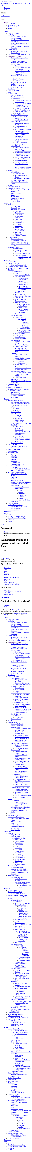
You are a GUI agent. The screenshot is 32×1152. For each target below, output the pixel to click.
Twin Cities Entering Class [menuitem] (22, 253)
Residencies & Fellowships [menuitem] (15, 386)
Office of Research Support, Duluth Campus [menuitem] (19, 52)
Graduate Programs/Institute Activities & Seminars (23, 997)
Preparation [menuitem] (21, 363)
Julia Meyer (18, 854)
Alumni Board (15, 800)
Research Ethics (12, 1079)
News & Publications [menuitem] (21, 302)
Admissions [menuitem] (7, 203)
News (6, 1141)
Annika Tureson (19, 841)
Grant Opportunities (20, 1006)
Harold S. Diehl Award (21, 784)
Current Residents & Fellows (12, 584)
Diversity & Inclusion (14, 815)
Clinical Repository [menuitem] (13, 510)
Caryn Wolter (18, 843)
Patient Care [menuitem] (7, 511)
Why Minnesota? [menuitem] (16, 206)
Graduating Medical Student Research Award (23, 732)
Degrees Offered (12, 890)
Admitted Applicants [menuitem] (17, 248)
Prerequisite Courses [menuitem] (17, 239)
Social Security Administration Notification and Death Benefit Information (22, 1061)
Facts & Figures (15, 836)
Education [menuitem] (7, 260)
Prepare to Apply (12, 866)
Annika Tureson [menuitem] (19, 213)
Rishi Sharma (18, 861)
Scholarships (14, 828)
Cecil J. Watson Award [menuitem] (21, 120)
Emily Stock (18, 846)
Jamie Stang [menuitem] (18, 221)
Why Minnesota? (16, 835)
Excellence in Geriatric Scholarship (21, 745)
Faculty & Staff (12, 27)
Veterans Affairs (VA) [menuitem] (17, 464)
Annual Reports (8, 594)
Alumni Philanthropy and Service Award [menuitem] (22, 148)
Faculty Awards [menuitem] (15, 121)
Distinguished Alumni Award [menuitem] (23, 151)
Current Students (9, 582)
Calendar (13, 981)
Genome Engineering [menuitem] (17, 480)
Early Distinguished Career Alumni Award (22, 781)
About (6, 618)
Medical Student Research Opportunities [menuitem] (22, 68)
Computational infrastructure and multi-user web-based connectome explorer (23, 710)
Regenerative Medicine (17, 826)
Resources (18, 942)
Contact (10, 813)
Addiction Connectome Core (19, 702)
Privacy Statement (16, 613)
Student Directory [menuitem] (20, 294)
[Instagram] (4, 597)
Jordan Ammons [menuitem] (19, 222)
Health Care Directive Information (21, 1044)
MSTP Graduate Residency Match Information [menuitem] (23, 310)
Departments (11, 675)
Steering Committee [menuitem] (20, 299)
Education (7, 888)
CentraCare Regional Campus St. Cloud (19, 640)
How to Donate (15, 1042)
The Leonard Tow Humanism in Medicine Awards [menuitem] (21, 139)
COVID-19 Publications (18, 1099)
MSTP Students (15, 968)
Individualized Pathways (15, 1016)
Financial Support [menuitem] (20, 333)
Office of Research (13, 1073)
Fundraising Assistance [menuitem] (21, 162)
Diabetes (13, 1107)
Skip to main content (6, 1)
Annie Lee (18, 839)
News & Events (22, 1123)
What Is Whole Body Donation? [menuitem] (20, 403)
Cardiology (14, 1105)
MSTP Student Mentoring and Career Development (24, 916)
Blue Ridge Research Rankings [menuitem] (16, 516)
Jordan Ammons (19, 851)
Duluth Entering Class (21, 883)
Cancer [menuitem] (13, 191)
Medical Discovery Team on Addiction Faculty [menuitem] (19, 507)
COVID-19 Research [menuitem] (14, 465)
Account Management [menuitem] (21, 160)
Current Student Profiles (18, 838)
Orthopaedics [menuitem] (15, 196)
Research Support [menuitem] (13, 452)
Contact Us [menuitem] (14, 379)
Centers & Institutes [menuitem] (13, 90)
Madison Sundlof (20, 857)
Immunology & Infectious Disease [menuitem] (21, 482)
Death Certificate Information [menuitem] (19, 427)
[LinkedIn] (16, 556)
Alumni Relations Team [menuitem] (18, 180)
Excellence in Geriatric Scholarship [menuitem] (21, 117)
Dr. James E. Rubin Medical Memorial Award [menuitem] (23, 101)
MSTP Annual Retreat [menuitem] (21, 359)
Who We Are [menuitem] (18, 74)
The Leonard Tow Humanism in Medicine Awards (21, 767)
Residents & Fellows (13, 25)
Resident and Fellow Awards (19, 743)
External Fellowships (21, 919)
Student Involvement (17, 1024)
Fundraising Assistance (21, 790)
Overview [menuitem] (18, 273)
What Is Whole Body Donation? (20, 1032)
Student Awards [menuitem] (15, 98)
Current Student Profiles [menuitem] (18, 209)
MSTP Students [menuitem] (15, 340)
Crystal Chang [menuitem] (19, 216)
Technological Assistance (22, 697)
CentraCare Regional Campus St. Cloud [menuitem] (19, 54)
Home (6, 532)
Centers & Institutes (13, 676)
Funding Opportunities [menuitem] (14, 449)
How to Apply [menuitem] (19, 317)
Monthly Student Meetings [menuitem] (22, 358)
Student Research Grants (22, 797)
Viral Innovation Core (17, 678)
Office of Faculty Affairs (18, 647)
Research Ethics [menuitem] (12, 451)
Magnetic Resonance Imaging (19, 1112)
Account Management (21, 789)
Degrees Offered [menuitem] (12, 262)
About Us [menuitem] (10, 204)
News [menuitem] (6, 513)
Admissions (7, 831)
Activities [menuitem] (17, 293)
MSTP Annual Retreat (21, 988)
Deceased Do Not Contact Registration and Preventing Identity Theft (22, 1068)
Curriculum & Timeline (22, 909)
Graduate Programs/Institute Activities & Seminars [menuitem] (23, 368)
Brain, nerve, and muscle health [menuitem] (20, 190)
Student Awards (15, 727)
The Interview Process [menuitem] (24, 330)
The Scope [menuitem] (11, 519)
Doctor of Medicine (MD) (15, 892)
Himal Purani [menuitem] (18, 219)
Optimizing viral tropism (22, 683)
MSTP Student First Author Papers (24, 933)
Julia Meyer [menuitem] (18, 226)
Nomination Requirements (22, 786)
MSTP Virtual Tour (20, 967)
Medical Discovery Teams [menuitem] (15, 505)
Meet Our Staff (19, 1039)
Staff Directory (19, 926)
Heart (12, 823)
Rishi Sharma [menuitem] (18, 232)
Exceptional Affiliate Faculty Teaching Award (23, 758)
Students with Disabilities (22, 973)
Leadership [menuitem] (11, 35)
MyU (5, 9)
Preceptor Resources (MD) (18, 893)
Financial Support (20, 962)
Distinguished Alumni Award (23, 779)
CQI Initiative (15, 1021)
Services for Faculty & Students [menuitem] (20, 159)
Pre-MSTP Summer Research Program (20, 964)
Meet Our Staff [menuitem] (19, 410)
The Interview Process (24, 959)
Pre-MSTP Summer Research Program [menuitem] (20, 336)
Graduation (18, 666)
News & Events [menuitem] (22, 495)
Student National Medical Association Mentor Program (19, 869)
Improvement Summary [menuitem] (18, 394)
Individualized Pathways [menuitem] (15, 387)
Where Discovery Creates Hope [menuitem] (17, 518)
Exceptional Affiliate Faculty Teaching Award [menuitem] (23, 130)
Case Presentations (20, 990)
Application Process (13, 875)
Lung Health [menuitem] (14, 501)
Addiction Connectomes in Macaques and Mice (22, 705)
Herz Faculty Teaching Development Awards (17, 724)
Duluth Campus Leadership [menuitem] (19, 36)
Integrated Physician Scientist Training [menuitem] (24, 283)
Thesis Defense (22, 936)
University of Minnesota (18, 610)
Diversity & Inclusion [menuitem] (14, 186)
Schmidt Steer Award (21, 740)
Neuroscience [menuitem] (15, 485)
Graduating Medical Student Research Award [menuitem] (23, 104)
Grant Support (19, 652)
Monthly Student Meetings (22, 986)
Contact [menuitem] (10, 185)
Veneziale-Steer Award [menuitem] (21, 107)
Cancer (13, 820)
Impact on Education (21, 1034)
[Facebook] (16, 553)
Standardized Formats (21, 707)
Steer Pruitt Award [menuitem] (20, 113)
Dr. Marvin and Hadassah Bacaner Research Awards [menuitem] (22, 109)
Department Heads (16, 624)
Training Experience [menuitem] (20, 276)
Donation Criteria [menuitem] (16, 412)
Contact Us (7, 568)
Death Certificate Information (19, 1055)
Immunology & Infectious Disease (21, 1110)
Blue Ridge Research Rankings (16, 1145)
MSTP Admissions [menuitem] (16, 315)
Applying (17, 715)
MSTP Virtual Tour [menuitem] (20, 338)
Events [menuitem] (10, 521)
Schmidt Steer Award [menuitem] (21, 111)
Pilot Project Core (16, 714)
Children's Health (16, 821)
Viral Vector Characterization (23, 684)
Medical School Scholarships (23, 795)
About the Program (16, 900)
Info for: (6, 22)
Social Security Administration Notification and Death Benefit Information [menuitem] (22, 432)
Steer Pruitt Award (20, 742)
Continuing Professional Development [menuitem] (18, 389)
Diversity (6, 574)
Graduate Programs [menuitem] (13, 384)
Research (6, 1027)
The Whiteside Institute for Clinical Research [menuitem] (22, 71)
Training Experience (20, 905)
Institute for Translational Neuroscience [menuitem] (22, 487)
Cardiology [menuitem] (14, 477)
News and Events (16, 719)
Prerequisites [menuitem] (25, 327)
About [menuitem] (6, 31)
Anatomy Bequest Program (15, 1029)
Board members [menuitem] (19, 173)
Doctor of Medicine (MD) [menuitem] (15, 263)
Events (10, 1149)
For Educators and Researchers (20, 1030)
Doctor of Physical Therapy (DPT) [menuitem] (17, 266)
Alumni (10, 28)
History (10, 720)
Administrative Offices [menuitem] (14, 56)
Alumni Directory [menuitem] (20, 301)
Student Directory (20, 923)
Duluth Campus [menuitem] (12, 49)
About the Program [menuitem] (16, 271)
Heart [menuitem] (12, 195)
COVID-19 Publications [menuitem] (18, 470)
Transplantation (15, 830)
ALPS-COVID (15, 1096)
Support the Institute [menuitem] (24, 500)
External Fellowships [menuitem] (21, 291)
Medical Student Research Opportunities (22, 654)
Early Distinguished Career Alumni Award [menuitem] (22, 153)
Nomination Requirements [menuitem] (22, 157)
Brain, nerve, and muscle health (20, 818)
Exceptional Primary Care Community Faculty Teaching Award (22, 763)
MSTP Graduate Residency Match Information (23, 939)
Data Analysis (19, 701)
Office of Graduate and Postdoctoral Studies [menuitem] (17, 86)
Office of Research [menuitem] (13, 444)
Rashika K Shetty (20, 859)
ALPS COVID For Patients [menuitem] (22, 469)
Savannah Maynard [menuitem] (20, 235)
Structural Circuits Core (18, 686)
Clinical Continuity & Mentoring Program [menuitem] (21, 347)
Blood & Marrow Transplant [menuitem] (19, 474)
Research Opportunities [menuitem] (18, 371)
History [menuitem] (10, 92)
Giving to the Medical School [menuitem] (16, 188)
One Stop (7, 8)
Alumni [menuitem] (10, 170)
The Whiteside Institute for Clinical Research (22, 657)
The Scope (7, 592)
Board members (19, 802)
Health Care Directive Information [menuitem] (21, 416)
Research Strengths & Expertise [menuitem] (17, 472)
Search (3, 12)
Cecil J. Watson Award (21, 748)
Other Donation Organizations (19, 1049)
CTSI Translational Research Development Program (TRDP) (23, 1002)
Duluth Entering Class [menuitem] (21, 255)
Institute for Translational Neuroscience (22, 1116)
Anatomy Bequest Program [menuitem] (15, 400)
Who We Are (18, 660)
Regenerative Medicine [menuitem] (17, 198)
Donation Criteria (16, 1040)
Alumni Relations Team (18, 808)
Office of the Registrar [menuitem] (17, 79)
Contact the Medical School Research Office (19, 1075)
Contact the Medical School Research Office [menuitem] (19, 447)
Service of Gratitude (17, 1071)
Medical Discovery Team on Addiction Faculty (19, 1135)
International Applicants (25, 953)
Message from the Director (22, 903)
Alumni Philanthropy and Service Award (22, 776)
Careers (6, 573)
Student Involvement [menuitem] (17, 395)
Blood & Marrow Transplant (19, 1102)
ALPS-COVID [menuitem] (15, 467)
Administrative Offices (14, 642)
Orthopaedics (15, 825)
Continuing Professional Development (18, 1017)
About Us (10, 833)
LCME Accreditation (14, 1019)
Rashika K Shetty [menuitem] (20, 231)
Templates (14, 1089)
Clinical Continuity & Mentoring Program (21, 975)
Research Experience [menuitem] (25, 321)
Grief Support (19, 1065)
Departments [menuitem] (11, 89)
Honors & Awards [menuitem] (13, 93)
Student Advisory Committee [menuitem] (23, 296)
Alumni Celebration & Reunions (20, 807)
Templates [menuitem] (14, 461)
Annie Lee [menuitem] (18, 211)
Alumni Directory (20, 929)
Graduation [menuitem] (18, 80)
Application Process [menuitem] (13, 247)
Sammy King (18, 862)
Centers (20, 1120)
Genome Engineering (17, 1109)
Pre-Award (11, 1083)
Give (5, 571)
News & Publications (21, 931)
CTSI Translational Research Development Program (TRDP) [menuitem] (23, 374)
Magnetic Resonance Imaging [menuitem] (19, 483)
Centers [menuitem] (20, 492)
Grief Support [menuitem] (19, 436)
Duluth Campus (12, 635)
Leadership (11, 621)
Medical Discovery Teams (15, 1133)
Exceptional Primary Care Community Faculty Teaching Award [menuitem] (22, 134)
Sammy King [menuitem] (18, 234)
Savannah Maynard (20, 864)
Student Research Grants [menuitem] (22, 169)
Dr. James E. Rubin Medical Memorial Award (23, 729)
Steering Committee (20, 928)
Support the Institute (24, 1128)
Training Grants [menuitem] (15, 462)
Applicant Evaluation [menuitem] (24, 328)
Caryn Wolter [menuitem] (18, 214)
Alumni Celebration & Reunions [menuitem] (20, 178)
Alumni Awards (15, 774)
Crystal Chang (19, 844)
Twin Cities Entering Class (22, 882)
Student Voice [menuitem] (15, 397)
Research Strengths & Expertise (17, 1101)
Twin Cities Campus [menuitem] (13, 33)
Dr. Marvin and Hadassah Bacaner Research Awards (22, 737)
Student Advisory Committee (23, 924)
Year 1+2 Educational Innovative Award (21, 772)
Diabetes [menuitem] (13, 479)
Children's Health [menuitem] (16, 193)
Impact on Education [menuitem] (21, 405)
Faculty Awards (15, 750)
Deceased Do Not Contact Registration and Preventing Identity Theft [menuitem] (22, 439)
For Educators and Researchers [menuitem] (20, 402)
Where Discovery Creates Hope (13, 591)
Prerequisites (25, 955)
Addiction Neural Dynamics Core (20, 693)
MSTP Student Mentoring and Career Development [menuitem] (24, 287)
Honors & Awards (13, 722)
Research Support (13, 1081)
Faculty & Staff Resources (11, 577)
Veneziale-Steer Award (21, 735)
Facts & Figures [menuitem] (15, 208)
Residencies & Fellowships (15, 1014)
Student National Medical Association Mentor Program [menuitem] (19, 241)
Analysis (17, 691)
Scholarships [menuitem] (14, 200)
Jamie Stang (18, 849)
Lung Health (14, 1130)
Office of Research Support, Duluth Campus (19, 638)
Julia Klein (18, 852)
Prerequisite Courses (17, 867)
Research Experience (25, 949)
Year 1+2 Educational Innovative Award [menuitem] (21, 143)
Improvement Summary (18, 1022)
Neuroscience (15, 1114)
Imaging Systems (20, 689)
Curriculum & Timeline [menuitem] (22, 280)
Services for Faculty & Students (20, 787)
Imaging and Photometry (22, 699)
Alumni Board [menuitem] (15, 172)
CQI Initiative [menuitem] (15, 392)
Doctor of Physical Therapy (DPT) (17, 895)
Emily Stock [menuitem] (18, 217)
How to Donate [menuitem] (15, 413)
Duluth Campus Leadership (19, 622)
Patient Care (7, 1140)
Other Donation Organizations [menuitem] (19, 420)
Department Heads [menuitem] (16, 38)
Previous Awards (19, 717)
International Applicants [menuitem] (25, 324)
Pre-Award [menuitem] (11, 454)
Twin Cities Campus (13, 619)
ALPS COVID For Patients (22, 1097)
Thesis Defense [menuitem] (22, 307)
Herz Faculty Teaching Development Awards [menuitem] (17, 96)
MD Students (11, 23)
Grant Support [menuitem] (19, 66)
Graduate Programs (13, 1012)
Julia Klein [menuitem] (18, 224)
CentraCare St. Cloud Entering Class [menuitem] (21, 251)
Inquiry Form (18, 1047)
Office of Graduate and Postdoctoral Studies (17, 672)
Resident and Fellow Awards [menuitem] (19, 115)
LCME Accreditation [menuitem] (14, 390)
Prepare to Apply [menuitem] (12, 237)
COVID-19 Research (14, 1094)
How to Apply (19, 945)
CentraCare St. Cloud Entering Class (21, 879)
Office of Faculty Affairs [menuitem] (18, 61)
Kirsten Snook (19, 856)
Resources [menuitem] (18, 314)
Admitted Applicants (17, 877)
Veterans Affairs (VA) (17, 1092)
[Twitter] (2, 597)
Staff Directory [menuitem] (19, 297)
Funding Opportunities (14, 1078)
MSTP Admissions (16, 944)
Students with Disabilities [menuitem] (22, 345)
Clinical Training (23, 906)
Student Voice (15, 1025)
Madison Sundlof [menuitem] (20, 229)
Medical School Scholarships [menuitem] (23, 167)
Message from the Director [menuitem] (22, 275)
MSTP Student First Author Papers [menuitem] (24, 305)
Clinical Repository (13, 1138)
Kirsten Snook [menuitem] (19, 227)
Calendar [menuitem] (13, 353)
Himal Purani (18, 848)
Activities (17, 921)
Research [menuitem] (6, 399)
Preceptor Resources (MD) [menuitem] (18, 265)
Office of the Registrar (17, 665)
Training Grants (15, 1091)
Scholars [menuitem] (20, 498)
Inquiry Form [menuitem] (18, 418)
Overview (18, 901)
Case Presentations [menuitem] (20, 361)
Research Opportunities (18, 999)
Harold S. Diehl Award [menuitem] (21, 155)
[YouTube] (6, 597)
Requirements (22, 947)
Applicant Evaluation (24, 957)
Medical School (5, 16)
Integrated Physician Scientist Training (24, 912)
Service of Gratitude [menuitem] (17, 443)
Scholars (20, 1127)
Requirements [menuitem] (22, 319)
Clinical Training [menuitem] (23, 278)
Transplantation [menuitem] (15, 201)
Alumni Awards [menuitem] (15, 146)
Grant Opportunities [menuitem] (20, 377)
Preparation (21, 991)
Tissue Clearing (19, 688)
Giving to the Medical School (16, 817)
